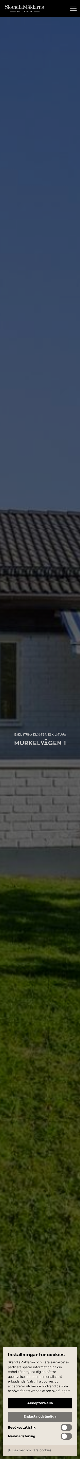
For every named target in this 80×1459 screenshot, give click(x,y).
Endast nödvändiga (40, 1416)
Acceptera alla (40, 1403)
